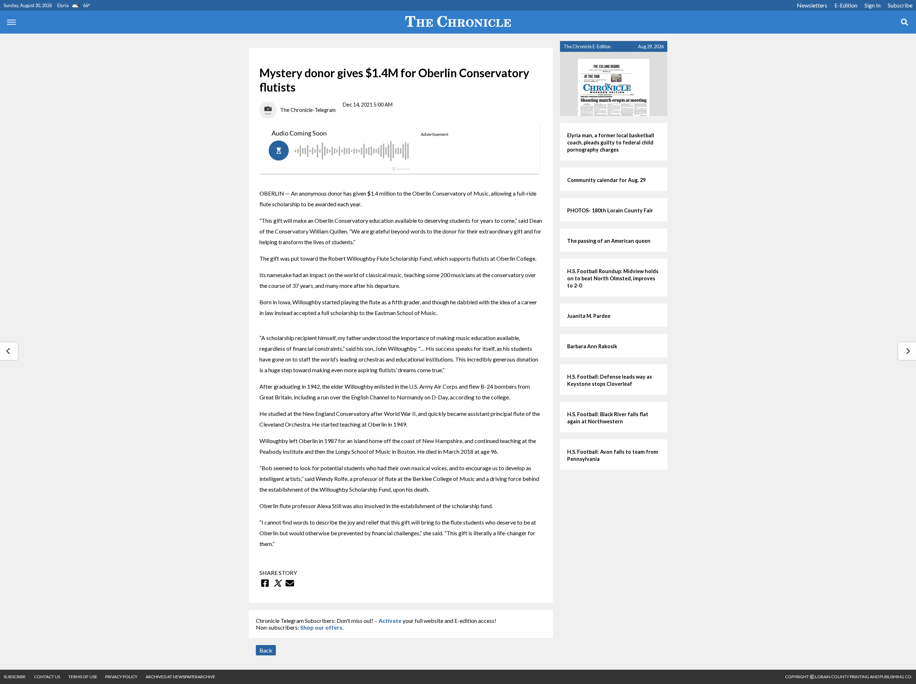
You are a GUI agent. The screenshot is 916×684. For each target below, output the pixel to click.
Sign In (872, 5)
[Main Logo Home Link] (458, 22)
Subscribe (900, 5)
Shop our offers (321, 627)
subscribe (15, 676)
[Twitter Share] (277, 583)
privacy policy (121, 676)
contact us (47, 676)
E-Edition (845, 5)
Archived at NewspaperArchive (180, 676)
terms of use (83, 676)
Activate (390, 620)
